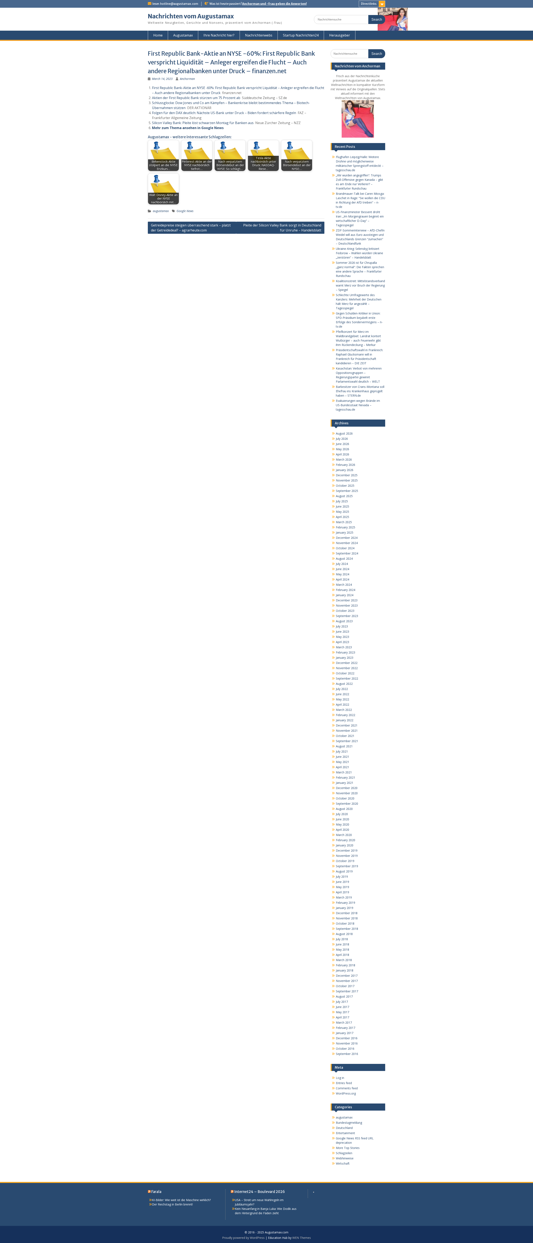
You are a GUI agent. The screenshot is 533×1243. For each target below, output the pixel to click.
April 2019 (342, 892)
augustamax (161, 211)
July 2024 (342, 564)
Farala (156, 1191)
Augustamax (183, 35)
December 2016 (346, 1038)
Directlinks (368, 4)
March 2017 (344, 1022)
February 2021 (345, 777)
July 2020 (342, 814)
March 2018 (344, 960)
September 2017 (347, 991)
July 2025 (342, 501)
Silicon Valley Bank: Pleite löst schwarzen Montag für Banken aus (203, 123)
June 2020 (342, 819)
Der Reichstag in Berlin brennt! (172, 1204)
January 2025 (344, 532)
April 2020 (342, 830)
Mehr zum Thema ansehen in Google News (188, 128)
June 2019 (342, 882)
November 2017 (347, 981)
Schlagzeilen (344, 1153)
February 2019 (345, 903)
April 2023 (342, 642)
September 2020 (347, 804)
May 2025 (342, 512)
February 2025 (345, 527)
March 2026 (344, 459)
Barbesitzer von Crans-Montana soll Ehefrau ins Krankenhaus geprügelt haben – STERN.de (360, 391)
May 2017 (342, 1012)
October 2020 (345, 798)
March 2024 (344, 585)
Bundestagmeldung (349, 1123)
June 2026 (342, 444)
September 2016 (347, 1054)
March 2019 (344, 897)
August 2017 (344, 996)
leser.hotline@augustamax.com (175, 4)
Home (158, 35)
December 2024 (346, 538)
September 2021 (347, 741)
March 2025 (344, 522)
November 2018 (347, 918)
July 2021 (342, 751)
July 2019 (342, 877)
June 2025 (342, 506)
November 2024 (347, 543)
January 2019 (344, 908)
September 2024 (347, 553)
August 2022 (344, 684)
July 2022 (342, 689)
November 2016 (347, 1043)
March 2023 (344, 647)
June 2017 (342, 1007)
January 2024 (344, 595)
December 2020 (346, 788)
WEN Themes (301, 1238)
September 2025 (347, 491)
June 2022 (342, 694)
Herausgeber (339, 35)
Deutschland (344, 1128)
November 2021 (347, 731)
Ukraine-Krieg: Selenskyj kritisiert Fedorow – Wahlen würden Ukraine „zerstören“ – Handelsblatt (359, 253)
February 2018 (345, 965)
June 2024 (342, 569)
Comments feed (347, 1088)
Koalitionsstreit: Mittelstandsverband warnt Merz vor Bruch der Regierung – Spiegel (360, 285)
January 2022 (344, 720)
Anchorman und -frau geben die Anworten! (274, 4)
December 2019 (346, 850)
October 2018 (345, 923)
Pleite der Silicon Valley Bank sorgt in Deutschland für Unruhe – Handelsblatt (282, 228)
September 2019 (347, 866)
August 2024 (344, 559)
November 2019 (347, 856)
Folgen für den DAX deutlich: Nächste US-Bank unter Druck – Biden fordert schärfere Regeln (224, 113)
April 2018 (342, 955)
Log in (340, 1078)
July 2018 (342, 939)
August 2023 (344, 621)
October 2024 (345, 548)
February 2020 (345, 840)
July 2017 (342, 1002)
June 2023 (342, 631)
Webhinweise (345, 1158)
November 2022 (347, 668)
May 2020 (342, 824)
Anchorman (187, 79)
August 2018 (344, 934)
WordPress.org (346, 1093)
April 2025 (342, 517)
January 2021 (344, 783)
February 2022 (345, 715)
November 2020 (347, 793)
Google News (185, 211)
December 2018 (346, 913)
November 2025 (347, 480)
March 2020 (344, 835)
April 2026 (342, 454)
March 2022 (344, 710)
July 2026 (342, 439)
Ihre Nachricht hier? (218, 35)
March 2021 (344, 772)
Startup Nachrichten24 (301, 35)
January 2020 (344, 845)
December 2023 (346, 600)
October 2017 (345, 986)
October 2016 (345, 1049)
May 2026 (342, 449)
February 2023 (345, 652)
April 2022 (342, 704)
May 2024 (342, 574)
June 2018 (342, 944)
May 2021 (342, 762)
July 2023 (342, 626)
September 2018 (347, 929)
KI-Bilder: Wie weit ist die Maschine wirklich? (181, 1200)
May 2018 (342, 949)
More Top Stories (348, 1148)
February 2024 (345, 590)
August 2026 (344, 433)
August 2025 (344, 496)
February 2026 (345, 465)
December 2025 (346, 475)
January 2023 (344, 658)
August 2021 (344, 746)
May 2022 (342, 699)
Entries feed (344, 1083)
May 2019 (342, 887)
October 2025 (345, 486)
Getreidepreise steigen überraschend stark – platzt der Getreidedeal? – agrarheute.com (191, 228)
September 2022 (347, 678)
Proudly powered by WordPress (243, 1238)
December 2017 (346, 976)
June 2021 (342, 757)
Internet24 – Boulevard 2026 (259, 1191)
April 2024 (342, 579)
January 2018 (344, 970)
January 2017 (344, 1033)
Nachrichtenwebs (258, 35)
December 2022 (346, 663)
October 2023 (345, 611)
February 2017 (345, 1028)
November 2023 (347, 605)
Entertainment (345, 1133)
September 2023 (347, 616)
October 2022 (345, 673)
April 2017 (342, 1017)
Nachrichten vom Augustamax (191, 16)
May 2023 (342, 637)
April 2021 (342, 767)
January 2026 (344, 470)
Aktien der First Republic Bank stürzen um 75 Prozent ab (196, 98)
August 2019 (344, 871)
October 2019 (345, 861)
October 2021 (345, 736)
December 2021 (346, 725)
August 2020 (344, 809)
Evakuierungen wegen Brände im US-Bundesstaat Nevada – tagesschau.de (358, 405)
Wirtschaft (343, 1163)
